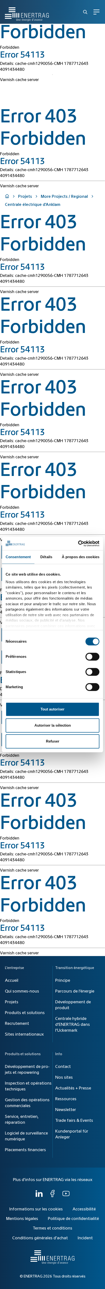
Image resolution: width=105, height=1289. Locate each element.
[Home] (27, 11)
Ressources (65, 1099)
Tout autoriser (52, 709)
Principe (62, 980)
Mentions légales (22, 1219)
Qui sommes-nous (22, 991)
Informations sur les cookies (36, 1209)
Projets (25, 197)
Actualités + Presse (73, 1088)
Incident (85, 1238)
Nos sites (64, 1077)
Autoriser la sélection (52, 725)
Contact (63, 1067)
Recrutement (17, 1024)
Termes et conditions (52, 1228)
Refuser (52, 741)
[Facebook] (52, 1196)
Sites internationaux (24, 1034)
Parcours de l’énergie (74, 991)
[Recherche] (85, 12)
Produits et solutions (25, 1013)
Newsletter (65, 1110)
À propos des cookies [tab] (80, 557)
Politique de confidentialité (73, 1219)
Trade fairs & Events (74, 1121)
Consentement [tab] (18, 557)
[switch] (92, 657)
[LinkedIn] (39, 1196)
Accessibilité (84, 1209)
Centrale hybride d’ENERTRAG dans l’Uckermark (72, 1024)
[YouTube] (66, 1196)
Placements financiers (25, 1150)
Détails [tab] (46, 557)
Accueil (11, 980)
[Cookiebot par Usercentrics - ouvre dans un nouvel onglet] (78, 543)
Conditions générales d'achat (40, 1238)
